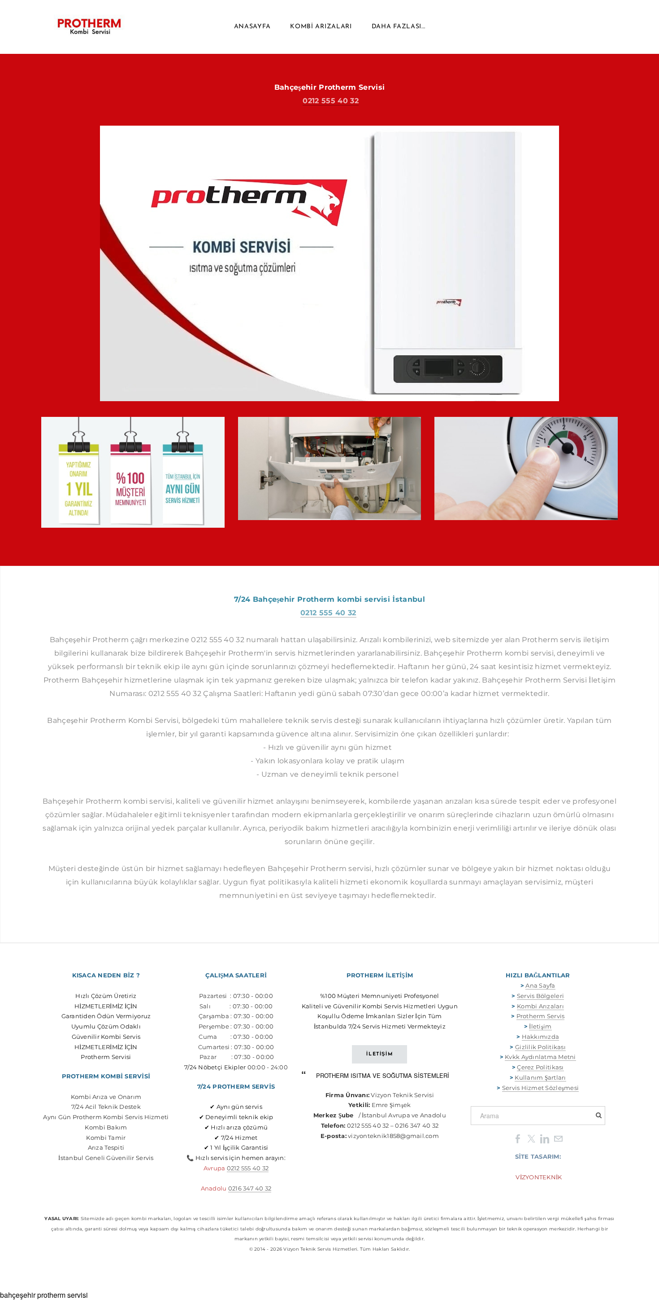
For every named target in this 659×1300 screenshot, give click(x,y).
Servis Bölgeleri (540, 995)
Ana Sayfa (540, 985)
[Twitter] (531, 1138)
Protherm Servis (540, 1016)
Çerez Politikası (540, 1067)
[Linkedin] (544, 1138)
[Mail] (558, 1138)
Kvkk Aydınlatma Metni (540, 1056)
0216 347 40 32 (250, 1188)
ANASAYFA (252, 26)
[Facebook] (517, 1138)
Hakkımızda (540, 1036)
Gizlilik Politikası (540, 1047)
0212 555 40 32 (330, 100)
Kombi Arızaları (321, 26)
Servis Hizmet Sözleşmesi (540, 1087)
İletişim (540, 1026)
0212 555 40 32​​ (248, 1168)
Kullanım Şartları (540, 1077)
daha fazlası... (398, 26)
